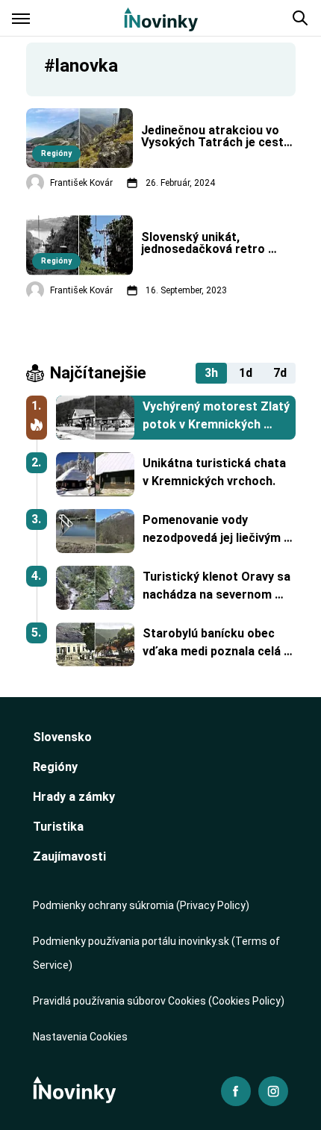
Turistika (58, 827)
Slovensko (62, 737)
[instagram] (273, 1091)
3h (211, 373)
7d (280, 373)
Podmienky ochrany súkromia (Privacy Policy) (141, 905)
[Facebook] (236, 1091)
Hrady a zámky (74, 797)
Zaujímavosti (69, 856)
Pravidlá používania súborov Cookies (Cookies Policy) (158, 1001)
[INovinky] (161, 17)
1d (245, 373)
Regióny (55, 767)
